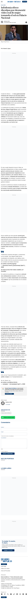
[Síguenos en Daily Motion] (26, 594)
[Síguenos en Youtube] (11, 594)
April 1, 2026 (21, 384)
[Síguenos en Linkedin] (17, 594)
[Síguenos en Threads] (20, 594)
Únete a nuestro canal (9, 417)
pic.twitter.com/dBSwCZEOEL (9, 382)
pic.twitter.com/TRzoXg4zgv (8, 263)
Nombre (2, 427)
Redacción (7, 21)
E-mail (2, 431)
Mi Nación (3, 5)
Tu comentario (4, 437)
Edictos (4, 564)
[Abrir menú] (2, 1)
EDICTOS (24, 1)
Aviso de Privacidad (5, 570)
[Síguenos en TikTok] (14, 594)
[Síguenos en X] (8, 594)
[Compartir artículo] (26, 22)
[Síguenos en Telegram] (23, 594)
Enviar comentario (8, 453)
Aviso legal (3, 566)
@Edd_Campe (5, 376)
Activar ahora (9, 393)
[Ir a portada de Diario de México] (14, 560)
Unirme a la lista (8, 550)
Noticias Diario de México (6, 413)
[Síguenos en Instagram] (2, 594)
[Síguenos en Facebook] (5, 594)
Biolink (3, 597)
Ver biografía (8, 404)
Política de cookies (5, 568)
